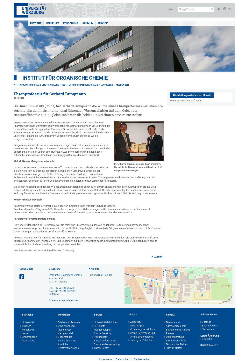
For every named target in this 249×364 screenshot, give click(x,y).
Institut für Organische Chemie (65, 78)
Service (102, 23)
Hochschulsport (102, 329)
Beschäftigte (65, 336)
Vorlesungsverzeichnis (142, 329)
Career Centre (101, 347)
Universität (28, 322)
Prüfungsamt (101, 336)
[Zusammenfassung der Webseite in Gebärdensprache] (224, 9)
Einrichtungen (29, 336)
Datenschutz (123, 359)
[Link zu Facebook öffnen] (22, 276)
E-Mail (55, 294)
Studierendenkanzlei (105, 340)
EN (229, 9)
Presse (170, 333)
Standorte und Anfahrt (178, 329)
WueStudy (135, 321)
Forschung (70, 23)
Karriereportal (65, 333)
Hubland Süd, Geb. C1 (100, 274)
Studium (87, 23)
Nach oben (208, 329)
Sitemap (206, 321)
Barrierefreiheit (142, 359)
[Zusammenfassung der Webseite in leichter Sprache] (218, 9)
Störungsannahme (176, 340)
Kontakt (55, 268)
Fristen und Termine (69, 322)
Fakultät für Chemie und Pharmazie (39, 85)
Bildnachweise (210, 325)
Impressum (105, 359)
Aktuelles (52, 23)
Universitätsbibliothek (106, 322)
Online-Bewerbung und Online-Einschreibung (142, 334)
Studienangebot (66, 325)
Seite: (203, 345)
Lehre (25, 333)
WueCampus (137, 325)
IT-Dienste (99, 325)
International (29, 340)
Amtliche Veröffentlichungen (68, 346)
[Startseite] (15, 85)
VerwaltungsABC (67, 340)
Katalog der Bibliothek (142, 340)
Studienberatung (103, 333)
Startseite (27, 314)
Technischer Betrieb (177, 344)
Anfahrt (95, 268)
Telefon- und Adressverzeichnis (176, 324)
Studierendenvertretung (107, 344)
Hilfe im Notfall (174, 347)
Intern (171, 9)
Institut (35, 23)
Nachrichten (64, 329)
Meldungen (122, 85)
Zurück (158, 256)
